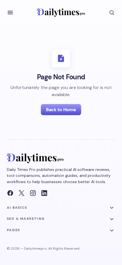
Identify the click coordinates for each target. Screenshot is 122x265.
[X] (21, 193)
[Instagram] (33, 193)
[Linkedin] (44, 193)
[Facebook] (10, 193)
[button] (10, 12)
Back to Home (61, 110)
